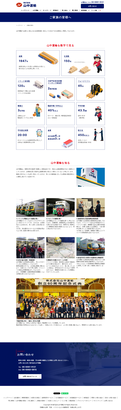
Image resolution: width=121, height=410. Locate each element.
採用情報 (84, 10)
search (100, 10)
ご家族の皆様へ (41, 401)
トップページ (25, 10)
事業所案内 (25, 398)
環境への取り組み (97, 398)
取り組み (65, 10)
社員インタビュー (53, 401)
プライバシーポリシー (84, 401)
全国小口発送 (35, 398)
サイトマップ (98, 401)
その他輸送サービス (61, 398)
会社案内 (17, 398)
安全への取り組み (110, 398)
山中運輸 (35, 10)
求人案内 (31, 401)
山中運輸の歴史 (21, 401)
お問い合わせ (92, 6)
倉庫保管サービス (47, 398)
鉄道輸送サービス (75, 398)
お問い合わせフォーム (30, 376)
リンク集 (94, 10)
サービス (45, 10)
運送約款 (72, 401)
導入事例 (75, 10)
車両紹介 (56, 10)
